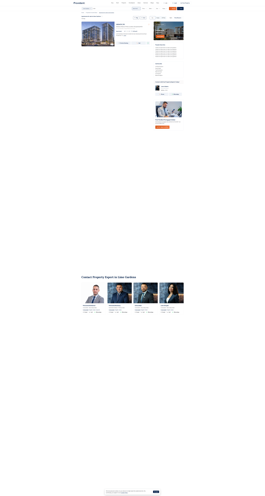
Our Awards (158, 73)
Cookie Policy (124, 492)
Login (175, 3)
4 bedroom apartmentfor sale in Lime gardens (166, 53)
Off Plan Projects (159, 66)
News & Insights (159, 75)
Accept (156, 492)
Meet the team (158, 71)
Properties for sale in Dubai (91, 12)
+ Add (94, 8)
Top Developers (159, 70)
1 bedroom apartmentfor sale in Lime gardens (165, 47)
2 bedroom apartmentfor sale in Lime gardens (166, 49)
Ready (158, 17)
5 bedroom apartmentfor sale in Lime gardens (166, 54)
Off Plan (163, 17)
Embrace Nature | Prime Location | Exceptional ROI (129, 26)
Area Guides (158, 68)
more (125, 35)
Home (82, 12)
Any (152, 17)
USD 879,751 (120, 24)
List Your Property (185, 3)
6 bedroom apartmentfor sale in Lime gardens (166, 56)
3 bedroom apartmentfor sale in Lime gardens (166, 51)
